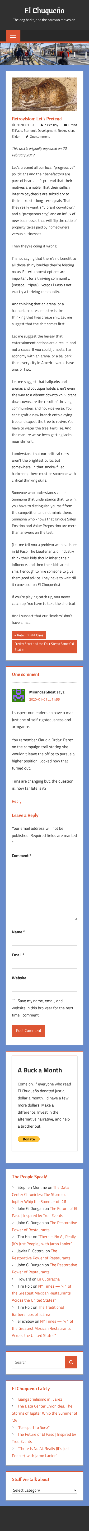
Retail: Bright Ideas (30, 635)
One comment (40, 136)
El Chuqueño (45, 10)
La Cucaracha (48, 1279)
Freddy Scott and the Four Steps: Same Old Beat (44, 646)
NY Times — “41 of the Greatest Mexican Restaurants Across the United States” (41, 1293)
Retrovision (66, 130)
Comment (21, 855)
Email (18, 955)
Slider (16, 136)
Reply (16, 801)
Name (18, 932)
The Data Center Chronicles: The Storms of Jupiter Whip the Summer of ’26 (40, 1194)
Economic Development (39, 130)
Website (19, 978)
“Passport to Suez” (34, 1427)
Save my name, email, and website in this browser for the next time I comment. (42, 1008)
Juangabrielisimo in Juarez (40, 1399)
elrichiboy (51, 124)
